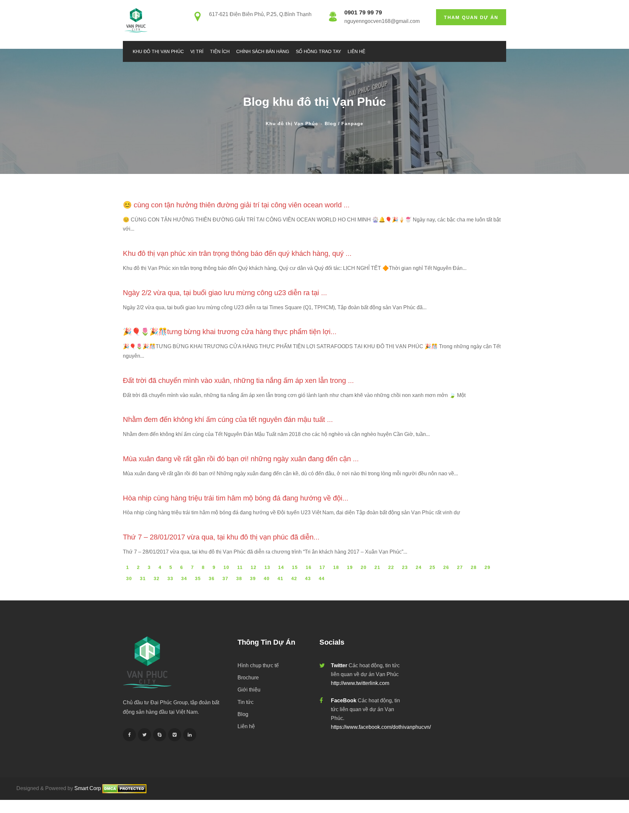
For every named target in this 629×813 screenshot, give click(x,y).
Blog (243, 714)
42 (294, 578)
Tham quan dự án (471, 17)
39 (253, 578)
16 (309, 567)
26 (446, 567)
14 (281, 567)
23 (405, 567)
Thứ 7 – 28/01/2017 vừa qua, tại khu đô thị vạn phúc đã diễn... (221, 537)
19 (350, 567)
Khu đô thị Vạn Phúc (158, 51)
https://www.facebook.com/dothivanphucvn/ (381, 727)
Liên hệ (356, 51)
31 (143, 578)
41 (280, 578)
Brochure (248, 677)
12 (254, 567)
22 (391, 567)
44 (322, 578)
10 (226, 567)
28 (474, 567)
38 (239, 578)
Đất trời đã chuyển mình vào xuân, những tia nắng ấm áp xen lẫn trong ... (238, 380)
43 (308, 578)
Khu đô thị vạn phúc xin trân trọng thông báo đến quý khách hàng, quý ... (237, 253)
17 (322, 567)
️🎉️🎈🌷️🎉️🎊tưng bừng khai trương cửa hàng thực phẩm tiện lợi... (229, 332)
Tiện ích (220, 51)
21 (377, 567)
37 (225, 578)
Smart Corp (87, 788)
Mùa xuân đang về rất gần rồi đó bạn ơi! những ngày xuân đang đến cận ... (241, 459)
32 (157, 578)
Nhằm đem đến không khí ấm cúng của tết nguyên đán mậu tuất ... (228, 419)
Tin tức (246, 702)
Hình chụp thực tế (258, 665)
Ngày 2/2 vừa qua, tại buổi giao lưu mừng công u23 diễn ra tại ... (225, 293)
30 (129, 578)
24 (419, 567)
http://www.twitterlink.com (360, 683)
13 (267, 567)
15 (295, 567)
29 (487, 567)
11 (240, 567)
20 (364, 567)
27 (460, 567)
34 (184, 578)
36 (212, 578)
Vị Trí (196, 51)
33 (170, 578)
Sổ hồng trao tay (318, 51)
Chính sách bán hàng (262, 51)
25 (432, 567)
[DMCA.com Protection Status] (124, 788)
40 (267, 578)
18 (336, 567)
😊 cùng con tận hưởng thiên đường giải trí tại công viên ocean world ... (236, 205)
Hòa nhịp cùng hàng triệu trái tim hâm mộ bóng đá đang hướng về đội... (235, 498)
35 (198, 578)
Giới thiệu (249, 689)
